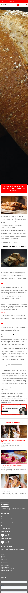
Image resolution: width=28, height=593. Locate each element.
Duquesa (4, 400)
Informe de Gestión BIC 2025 (6, 570)
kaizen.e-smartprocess (5, 567)
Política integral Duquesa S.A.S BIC (7, 568)
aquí (24, 400)
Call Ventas (3, 556)
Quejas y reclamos (4, 561)
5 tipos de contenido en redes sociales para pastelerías (14, 489)
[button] (18, 5)
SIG (1, 557)
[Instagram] (4, 529)
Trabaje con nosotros (5, 565)
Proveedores (3, 564)
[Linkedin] (9, 529)
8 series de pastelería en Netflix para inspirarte (12, 465)
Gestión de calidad (4, 562)
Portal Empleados (4, 559)
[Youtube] (6, 529)
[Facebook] (1, 529)
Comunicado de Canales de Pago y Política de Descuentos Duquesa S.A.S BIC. (14, 573)
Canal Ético (3, 554)
